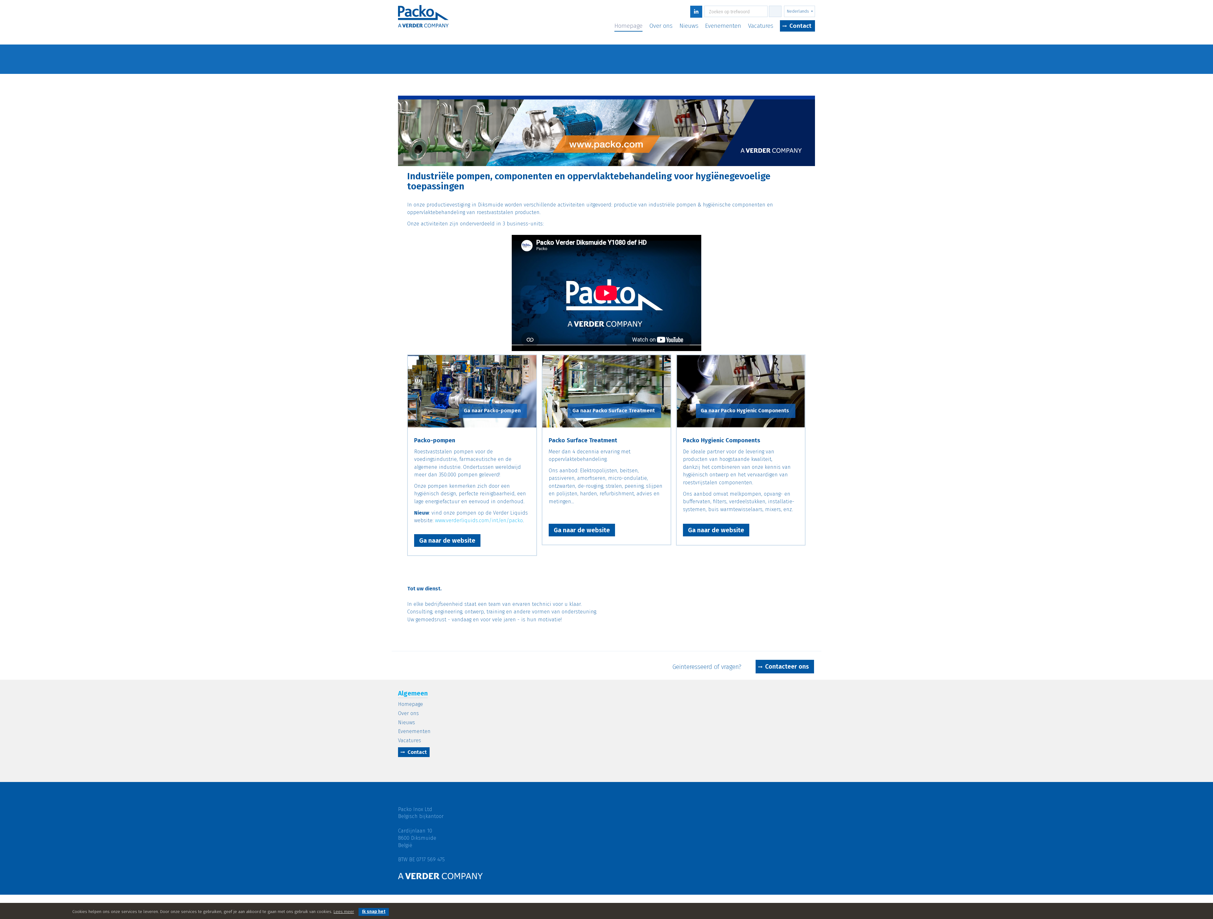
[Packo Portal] (423, 21)
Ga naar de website (447, 540)
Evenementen (723, 26)
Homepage (628, 26)
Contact (800, 25)
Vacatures (760, 26)
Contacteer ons (787, 666)
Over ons (661, 26)
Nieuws (688, 26)
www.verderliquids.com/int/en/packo (479, 520)
